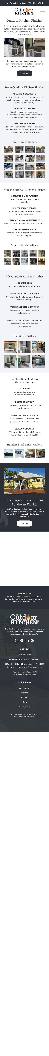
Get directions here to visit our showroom (24, 667)
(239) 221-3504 (24, 654)
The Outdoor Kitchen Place (16, 629)
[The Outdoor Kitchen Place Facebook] (22, 640)
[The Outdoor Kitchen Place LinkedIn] (27, 640)
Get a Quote (24, 688)
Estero (14, 599)
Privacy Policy (24, 706)
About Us (24, 697)
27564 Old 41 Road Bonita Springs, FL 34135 (24, 664)
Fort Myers (17, 601)
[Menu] (42, 11)
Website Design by (19, 716)
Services (24, 692)
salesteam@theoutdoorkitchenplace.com (24, 659)
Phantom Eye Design (29, 716)
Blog (24, 702)
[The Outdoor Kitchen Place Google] (32, 640)
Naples (33, 596)
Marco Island (23, 599)
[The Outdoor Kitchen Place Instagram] (17, 640)
